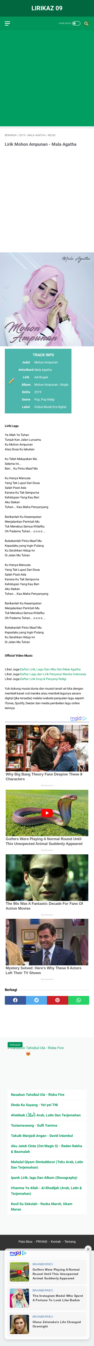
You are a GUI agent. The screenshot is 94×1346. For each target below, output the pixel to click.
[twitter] (36, 1000)
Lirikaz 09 (47, 8)
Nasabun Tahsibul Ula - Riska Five (37, 1095)
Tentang (70, 1241)
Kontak (56, 1241)
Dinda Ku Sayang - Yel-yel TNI (34, 1105)
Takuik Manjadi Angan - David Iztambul (42, 1136)
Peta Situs (25, 1241)
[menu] (7, 23)
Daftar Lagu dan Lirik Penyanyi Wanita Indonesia (53, 674)
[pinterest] (57, 1000)
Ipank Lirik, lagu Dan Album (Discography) (44, 1178)
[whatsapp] (78, 1000)
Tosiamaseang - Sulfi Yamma (34, 1125)
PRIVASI (41, 1241)
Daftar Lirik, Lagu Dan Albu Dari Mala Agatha (50, 669)
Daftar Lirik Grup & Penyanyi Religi (43, 679)
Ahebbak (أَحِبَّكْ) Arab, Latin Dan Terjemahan (46, 1115)
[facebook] (15, 1000)
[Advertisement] (47, 79)
